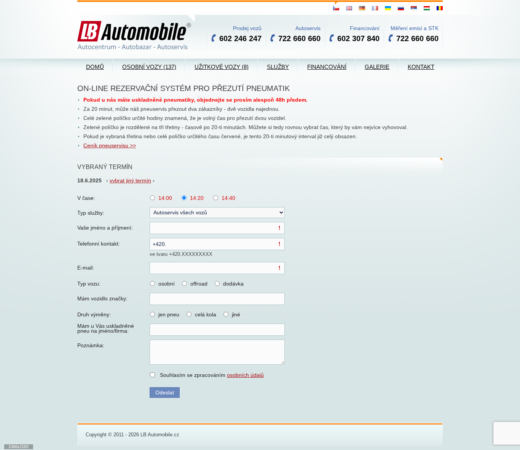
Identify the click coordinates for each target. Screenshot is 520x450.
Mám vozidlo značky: (102, 298)
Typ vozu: (88, 284)
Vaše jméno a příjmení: (105, 228)
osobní (166, 284)
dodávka (233, 284)
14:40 (228, 198)
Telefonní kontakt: (98, 244)
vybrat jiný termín (130, 180)
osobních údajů (245, 375)
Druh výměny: (94, 314)
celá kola (205, 314)
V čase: (86, 198)
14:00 (165, 198)
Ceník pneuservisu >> (109, 145)
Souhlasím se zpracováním (212, 375)
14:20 (197, 198)
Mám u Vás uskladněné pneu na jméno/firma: (105, 329)
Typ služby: (90, 213)
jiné (236, 314)
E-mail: (85, 268)
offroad (198, 284)
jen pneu (168, 314)
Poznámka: (90, 345)
